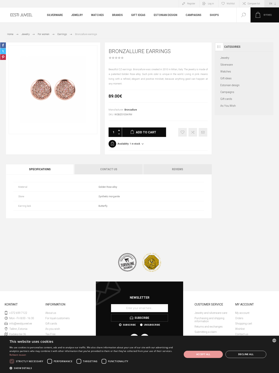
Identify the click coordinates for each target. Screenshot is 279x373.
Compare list (253, 3)
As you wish (52, 328)
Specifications (40, 169)
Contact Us (108, 169)
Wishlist (240, 328)
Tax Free (50, 334)
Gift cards (226, 98)
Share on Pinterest (3, 57)
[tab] (40, 169)
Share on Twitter (3, 51)
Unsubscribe (152, 325)
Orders (239, 318)
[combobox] (274, 340)
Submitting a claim (206, 331)
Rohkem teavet (17, 354)
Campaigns (227, 92)
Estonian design (230, 85)
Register (191, 3)
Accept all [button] (203, 354)
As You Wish (228, 105)
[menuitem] (65, 313)
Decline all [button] (246, 354)
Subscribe (129, 325)
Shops (214, 15)
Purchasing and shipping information (209, 320)
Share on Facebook (3, 45)
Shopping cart (243, 323)
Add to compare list (192, 132)
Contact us (241, 334)
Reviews (177, 169)
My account (242, 312)
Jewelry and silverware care (211, 312)
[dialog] (139, 354)
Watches (225, 71)
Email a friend (203, 132)
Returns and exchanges (209, 326)
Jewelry (224, 57)
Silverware (226, 64)
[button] (93, 368)
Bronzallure (131, 109)
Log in (211, 3)
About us (50, 312)
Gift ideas (226, 78)
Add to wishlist (182, 132)
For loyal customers (57, 318)
